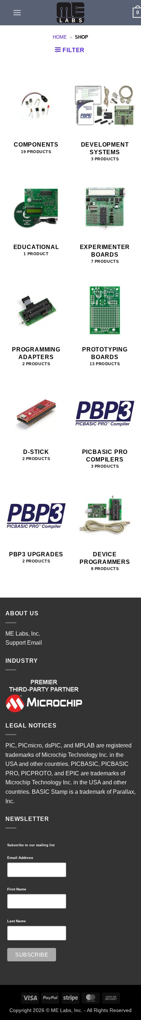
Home (60, 37)
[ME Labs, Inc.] (70, 12)
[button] (17, 12)
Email (34, 643)
